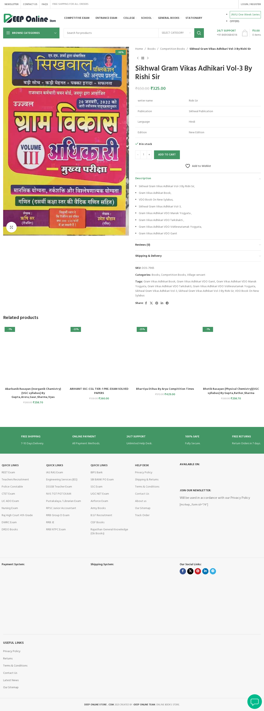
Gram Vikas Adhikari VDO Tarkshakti (170, 286)
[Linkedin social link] (161, 303)
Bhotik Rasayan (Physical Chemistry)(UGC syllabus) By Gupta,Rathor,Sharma (231, 391)
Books (151, 49)
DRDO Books (10, 529)
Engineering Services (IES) (61, 479)
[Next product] (147, 58)
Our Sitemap (142, 508)
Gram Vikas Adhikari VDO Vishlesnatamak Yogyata (224, 286)
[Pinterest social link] (156, 303)
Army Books (98, 508)
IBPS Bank (97, 472)
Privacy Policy (143, 472)
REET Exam (8, 472)
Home (139, 49)
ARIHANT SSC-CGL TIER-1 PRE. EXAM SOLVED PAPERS (99, 391)
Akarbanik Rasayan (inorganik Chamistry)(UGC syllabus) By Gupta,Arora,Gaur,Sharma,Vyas (33, 393)
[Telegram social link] (167, 303)
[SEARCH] (199, 33)
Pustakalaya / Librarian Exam (63, 501)
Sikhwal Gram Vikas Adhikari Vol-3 (156, 291)
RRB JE (50, 522)
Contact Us (142, 493)
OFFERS (234, 21)
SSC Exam (96, 486)
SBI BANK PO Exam (102, 479)
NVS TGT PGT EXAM (58, 493)
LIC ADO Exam (10, 501)
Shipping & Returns (146, 479)
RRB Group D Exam (57, 515)
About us (140, 501)
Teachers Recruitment (15, 479)
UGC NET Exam (100, 493)
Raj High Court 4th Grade (17, 515)
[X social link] (151, 303)
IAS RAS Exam (54, 472)
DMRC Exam (9, 522)
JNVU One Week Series (245, 14)
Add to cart (167, 154)
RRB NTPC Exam (56, 529)
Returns (8, 658)
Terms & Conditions (147, 486)
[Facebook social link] (146, 303)
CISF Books (97, 522)
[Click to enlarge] (11, 227)
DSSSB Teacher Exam (59, 486)
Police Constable (12, 486)
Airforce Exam (99, 501)
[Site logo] (30, 18)
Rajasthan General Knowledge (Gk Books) (109, 531)
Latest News (11, 680)
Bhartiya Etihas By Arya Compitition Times (165, 389)
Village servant (196, 275)
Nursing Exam (10, 508)
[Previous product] (137, 58)
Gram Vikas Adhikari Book (160, 281)
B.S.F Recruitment (101, 515)
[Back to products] (142, 58)
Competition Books (172, 49)
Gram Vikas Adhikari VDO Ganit (196, 281)
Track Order (142, 515)
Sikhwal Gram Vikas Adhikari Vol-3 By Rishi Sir (206, 291)
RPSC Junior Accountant (61, 508)
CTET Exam (8, 493)
